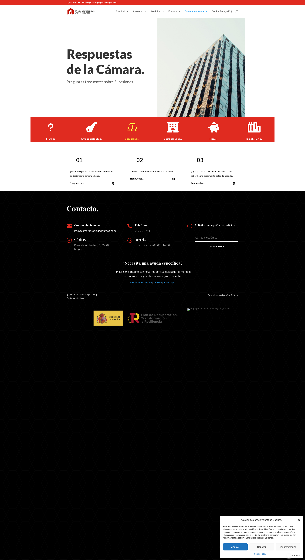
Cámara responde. (194, 11)
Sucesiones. (132, 139)
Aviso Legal (169, 282)
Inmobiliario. (254, 139)
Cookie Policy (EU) (222, 11)
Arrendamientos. (91, 139)
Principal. (120, 11)
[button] (298, 520)
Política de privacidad (75, 298)
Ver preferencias (287, 547)
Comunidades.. (173, 139)
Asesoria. (138, 11)
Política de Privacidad (141, 282)
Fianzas (50, 139)
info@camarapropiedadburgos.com (95, 231)
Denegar (261, 547)
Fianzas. (172, 11)
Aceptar (235, 547)
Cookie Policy (260, 554)
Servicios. (155, 11)
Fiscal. (213, 139)
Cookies (158, 282)
